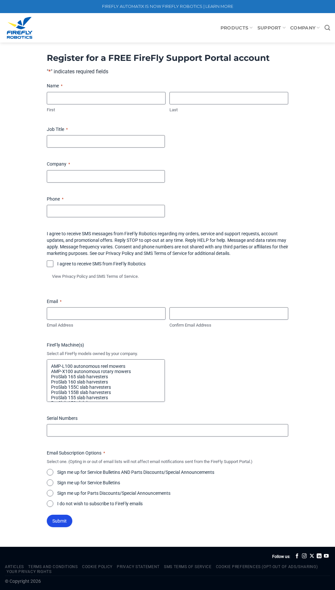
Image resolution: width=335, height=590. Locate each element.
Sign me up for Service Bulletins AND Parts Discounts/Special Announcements (135, 472)
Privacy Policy (75, 276)
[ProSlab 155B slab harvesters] (106, 392)
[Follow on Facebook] (297, 556)
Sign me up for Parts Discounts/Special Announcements (113, 493)
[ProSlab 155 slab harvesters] (106, 397)
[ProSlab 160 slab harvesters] (106, 381)
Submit (59, 521)
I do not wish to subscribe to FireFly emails (100, 503)
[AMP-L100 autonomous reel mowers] (106, 366)
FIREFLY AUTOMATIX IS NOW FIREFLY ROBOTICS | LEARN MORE (167, 6)
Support (269, 28)
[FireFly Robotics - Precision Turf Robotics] (37, 28)
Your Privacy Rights (29, 571)
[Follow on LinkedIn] (319, 556)
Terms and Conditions (53, 566)
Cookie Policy (97, 566)
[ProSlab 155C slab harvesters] (106, 387)
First (51, 109)
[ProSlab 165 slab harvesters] (106, 376)
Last (173, 109)
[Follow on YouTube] (326, 556)
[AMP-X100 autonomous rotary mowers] (106, 371)
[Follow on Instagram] (304, 556)
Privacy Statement (138, 566)
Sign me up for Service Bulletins (88, 482)
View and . (95, 276)
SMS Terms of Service (117, 276)
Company (302, 28)
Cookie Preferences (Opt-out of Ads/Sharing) (267, 566)
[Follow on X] (311, 556)
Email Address (60, 325)
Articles (14, 566)
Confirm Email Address (190, 325)
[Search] (327, 28)
